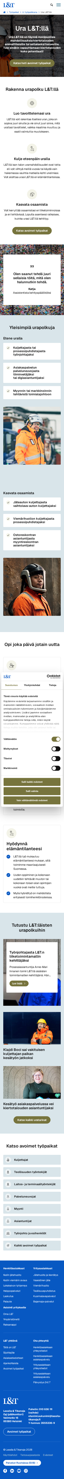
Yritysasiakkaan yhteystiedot (41, 1366)
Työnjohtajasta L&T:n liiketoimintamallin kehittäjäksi (26, 956)
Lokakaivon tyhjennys (15, 1285)
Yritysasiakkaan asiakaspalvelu (41, 1375)
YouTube (19, 1471)
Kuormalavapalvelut (44, 1296)
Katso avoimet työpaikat (32, 230)
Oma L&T (8, 1314)
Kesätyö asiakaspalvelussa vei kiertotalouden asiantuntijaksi (28, 1106)
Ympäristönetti (11, 1319)
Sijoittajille (9, 1352)
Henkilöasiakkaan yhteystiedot (43, 1349)
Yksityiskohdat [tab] (32, 685)
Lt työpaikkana (29, 12)
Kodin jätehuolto (12, 1275)
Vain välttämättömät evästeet (32, 800)
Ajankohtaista (10, 1363)
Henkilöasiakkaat (14, 1268)
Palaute (7, 1301)
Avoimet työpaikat (13, 1368)
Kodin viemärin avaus (15, 1280)
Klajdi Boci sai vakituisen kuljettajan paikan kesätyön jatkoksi (24, 1053)
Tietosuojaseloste (30, 1455)
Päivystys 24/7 (41, 1382)
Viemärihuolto (41, 1285)
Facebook (5, 1471)
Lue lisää (17, 983)
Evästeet (48, 1455)
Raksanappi (9, 1324)
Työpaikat (14, 12)
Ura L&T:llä (46, 12)
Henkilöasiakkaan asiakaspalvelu (43, 1357)
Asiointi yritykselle (14, 1307)
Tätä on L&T (9, 1347)
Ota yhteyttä (41, 1340)
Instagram (26, 1471)
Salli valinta (32, 791)
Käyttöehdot (10, 1455)
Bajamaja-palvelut (43, 1301)
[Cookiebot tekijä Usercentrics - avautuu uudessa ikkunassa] (46, 677)
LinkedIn (12, 1471)
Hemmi (4, 12)
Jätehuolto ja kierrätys (45, 1275)
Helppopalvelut (12, 1291)
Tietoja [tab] (52, 685)
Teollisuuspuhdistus (44, 1291)
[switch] (56, 748)
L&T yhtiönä (10, 1340)
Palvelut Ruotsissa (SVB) (20, 1462)
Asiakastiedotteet (13, 1358)
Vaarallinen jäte (41, 1280)
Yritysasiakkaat (42, 1268)
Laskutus (8, 1296)
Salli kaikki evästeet (32, 782)
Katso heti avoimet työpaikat (32, 63)
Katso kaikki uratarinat (32, 1120)
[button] (51, 4)
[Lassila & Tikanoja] (8, 5)
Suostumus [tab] (11, 685)
